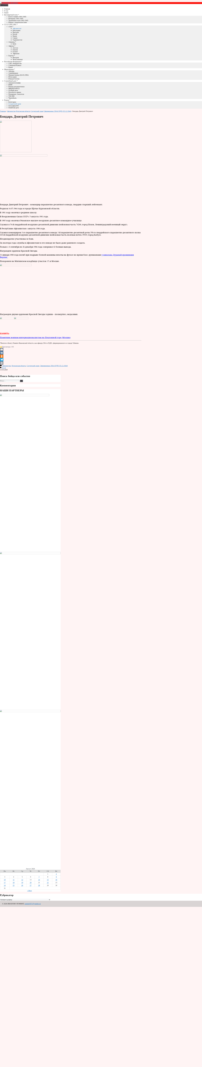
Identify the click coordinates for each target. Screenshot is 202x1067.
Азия (10, 26)
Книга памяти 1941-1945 (17, 17)
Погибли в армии (14, 92)
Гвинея (15, 50)
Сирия (15, 38)
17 (5, 882)
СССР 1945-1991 (10, 24)
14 (39, 880)
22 (48, 882)
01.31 (4, 368)
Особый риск (13, 90)
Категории (12, 102)
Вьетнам (16, 32)
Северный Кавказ (14, 65)
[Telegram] (70, 359)
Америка (11, 42)
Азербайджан (13, 73)
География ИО (13, 106)
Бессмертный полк (11, 15)
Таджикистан (17, 40)
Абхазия (11, 71)
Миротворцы (9, 69)
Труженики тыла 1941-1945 (18, 20)
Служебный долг (10, 81)
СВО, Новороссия (14, 63)
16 (56, 880)
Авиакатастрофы (14, 83)
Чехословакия (18, 59)
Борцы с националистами (17, 22)
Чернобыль (12, 98)
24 (5, 885)
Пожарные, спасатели (16, 94)
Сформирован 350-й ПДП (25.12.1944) (57, 111)
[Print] (70, 363)
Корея (15, 36)
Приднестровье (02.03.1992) (18, 75)
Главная (7, 9)
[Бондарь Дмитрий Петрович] (16, 152)
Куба (14, 44)
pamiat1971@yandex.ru (33, 904)
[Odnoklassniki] (70, 356)
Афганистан (17, 28)
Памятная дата (13, 108)
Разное (6, 100)
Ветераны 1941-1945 (15, 18)
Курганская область (23, 111)
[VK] (70, 353)
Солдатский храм (14, 104)
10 (5, 880)
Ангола (15, 48)
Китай (15, 34)
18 (13, 882)
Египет (15, 52)
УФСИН (11, 96)
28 (39, 885)
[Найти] (21, 381)
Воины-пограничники (16, 87)
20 (30, 882)
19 (22, 882)
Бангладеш (16, 30)
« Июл (29, 891)
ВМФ (10, 85)
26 (22, 885)
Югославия (12, 77)
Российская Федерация (12, 61)
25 (13, 885)
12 (22, 880)
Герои (6, 13)
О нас (6, 11)
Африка (11, 46)
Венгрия (16, 57)
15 (48, 880)
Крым (10, 67)
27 (30, 885)
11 (13, 880)
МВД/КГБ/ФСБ (13, 88)
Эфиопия (16, 53)
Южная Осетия (13, 79)
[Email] (70, 349)
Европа (11, 56)
